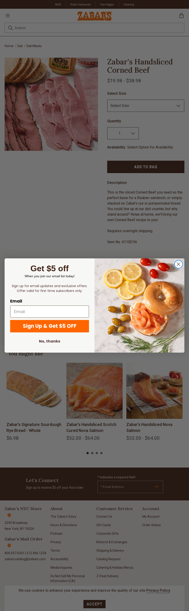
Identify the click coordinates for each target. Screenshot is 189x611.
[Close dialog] (178, 264)
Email (16, 301)
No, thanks (49, 341)
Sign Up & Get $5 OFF (50, 326)
